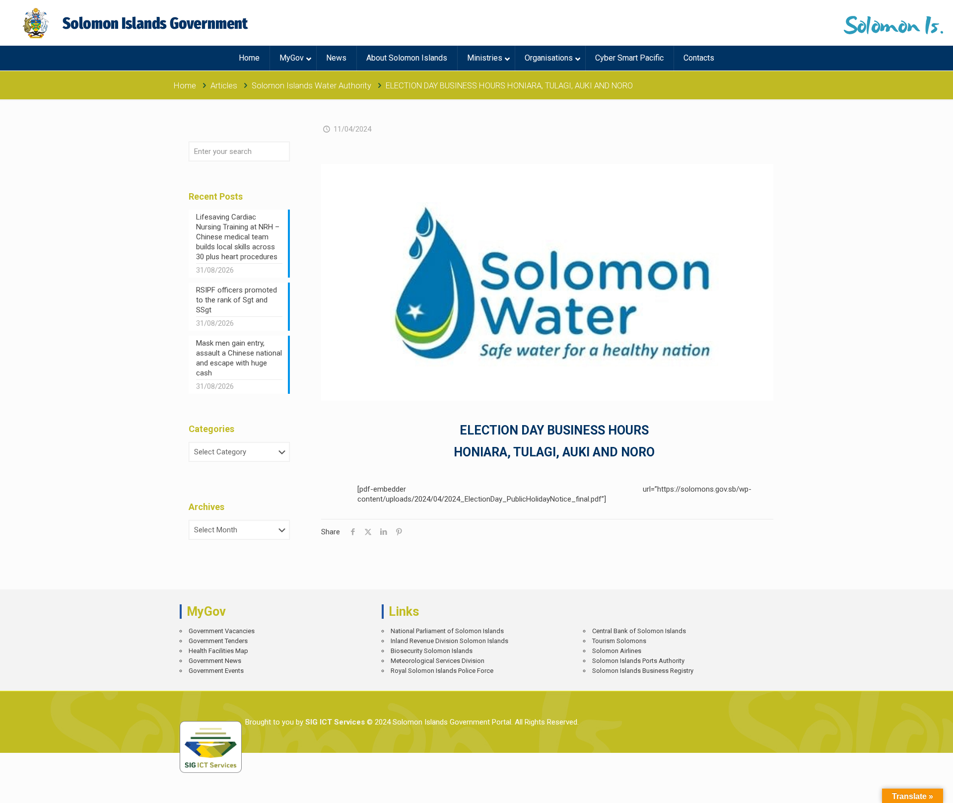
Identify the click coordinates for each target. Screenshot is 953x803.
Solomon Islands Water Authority (311, 85)
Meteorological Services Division (437, 660)
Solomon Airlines (616, 651)
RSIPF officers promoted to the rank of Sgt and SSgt (236, 300)
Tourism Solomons (619, 641)
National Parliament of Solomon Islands (447, 631)
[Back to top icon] (910, 788)
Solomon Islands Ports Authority (638, 660)
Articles (223, 85)
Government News (215, 660)
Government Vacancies (222, 631)
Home (185, 85)
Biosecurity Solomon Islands (432, 651)
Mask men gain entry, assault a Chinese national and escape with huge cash (239, 358)
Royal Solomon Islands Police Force (442, 670)
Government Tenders (218, 641)
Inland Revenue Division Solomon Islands (449, 641)
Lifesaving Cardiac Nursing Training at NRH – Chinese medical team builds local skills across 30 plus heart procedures (237, 237)
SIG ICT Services (334, 722)
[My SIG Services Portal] (137, 23)
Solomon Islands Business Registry (642, 670)
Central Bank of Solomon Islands (639, 631)
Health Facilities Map (218, 651)
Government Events (216, 670)
